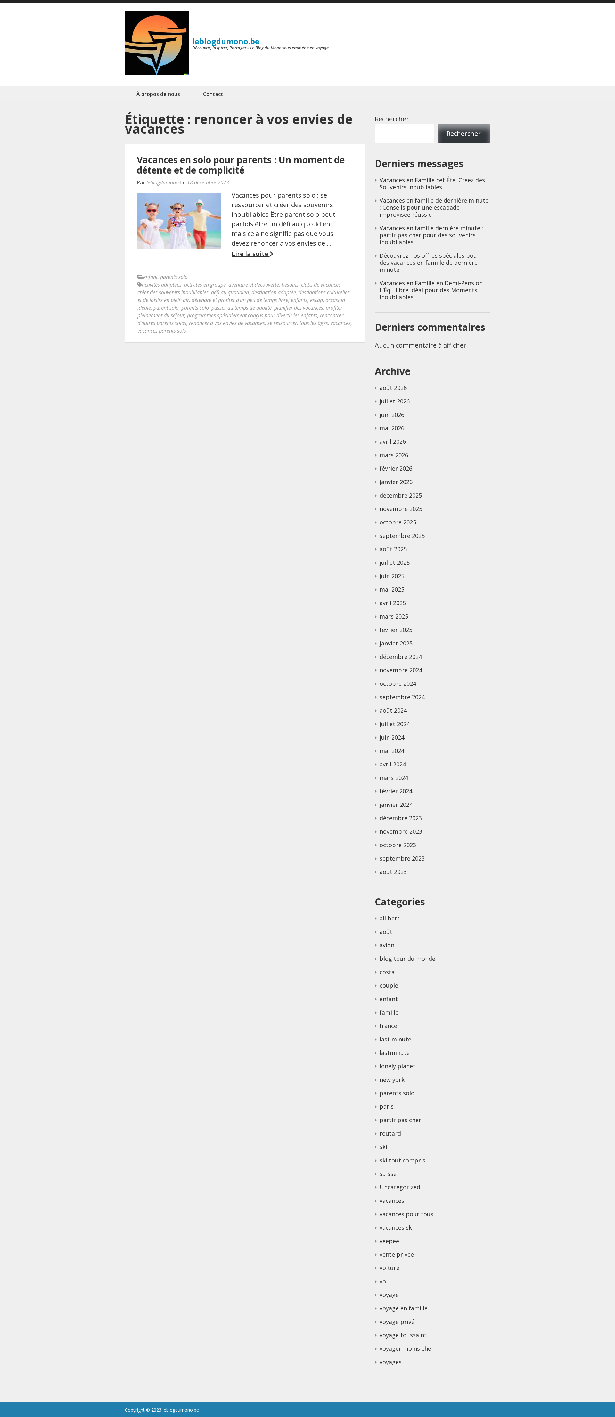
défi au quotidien (230, 292)
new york (392, 1079)
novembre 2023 (401, 831)
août (386, 931)
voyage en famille (404, 1308)
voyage (389, 1295)
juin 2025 (392, 576)
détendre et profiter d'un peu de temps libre (240, 300)
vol (384, 1281)
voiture (389, 1268)
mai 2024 (392, 751)
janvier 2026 (396, 482)
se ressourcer (282, 323)
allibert (390, 918)
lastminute (395, 1053)
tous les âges (313, 323)
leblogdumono (162, 182)
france (388, 1026)
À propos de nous (158, 94)
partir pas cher (400, 1120)
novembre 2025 (401, 509)
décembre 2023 (401, 818)
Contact (213, 94)
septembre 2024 (402, 697)
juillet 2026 (395, 401)
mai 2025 (392, 589)
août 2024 (393, 710)
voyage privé (397, 1321)
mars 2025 (394, 616)
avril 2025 (393, 603)
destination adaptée (273, 292)
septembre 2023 (402, 858)
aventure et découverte (253, 284)
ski (383, 1147)
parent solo (166, 307)
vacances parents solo (161, 330)
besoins (290, 284)
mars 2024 (394, 777)
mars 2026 (394, 455)
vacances (341, 323)
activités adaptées (162, 284)
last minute (395, 1039)
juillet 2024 (395, 724)
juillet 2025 (395, 562)
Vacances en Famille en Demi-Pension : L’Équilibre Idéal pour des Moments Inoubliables (433, 290)
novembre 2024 (401, 670)
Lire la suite (251, 254)
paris (387, 1106)
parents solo (174, 276)
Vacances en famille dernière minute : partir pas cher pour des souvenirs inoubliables (431, 235)
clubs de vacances (321, 284)
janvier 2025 (396, 643)
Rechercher (392, 119)
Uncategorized (400, 1187)
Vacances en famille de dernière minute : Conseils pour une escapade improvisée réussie (434, 207)
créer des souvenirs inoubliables (173, 292)
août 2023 (393, 872)
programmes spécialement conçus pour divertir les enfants (252, 315)
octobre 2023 (398, 845)
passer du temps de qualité (241, 307)
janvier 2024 (396, 804)
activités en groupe (205, 284)
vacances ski (397, 1227)
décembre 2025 (401, 495)
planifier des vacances (298, 307)
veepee (389, 1241)
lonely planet (397, 1066)
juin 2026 (392, 414)
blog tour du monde (407, 958)
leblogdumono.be (225, 41)
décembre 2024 (401, 656)
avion (387, 945)
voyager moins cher (407, 1348)
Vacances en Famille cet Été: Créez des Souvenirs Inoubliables (432, 183)
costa (387, 972)
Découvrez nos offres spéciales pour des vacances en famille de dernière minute (430, 262)
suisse (388, 1174)
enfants (299, 300)
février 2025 (396, 630)
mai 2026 (392, 428)
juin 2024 (392, 737)
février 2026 (396, 468)
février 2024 (396, 791)
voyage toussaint (403, 1335)
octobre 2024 (398, 683)
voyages (391, 1362)
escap (316, 300)
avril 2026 (393, 441)
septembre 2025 (402, 535)
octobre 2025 (398, 522)
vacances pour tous (406, 1214)
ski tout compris (402, 1160)
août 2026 (393, 388)
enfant (150, 276)
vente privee (397, 1254)
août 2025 (393, 549)
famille (389, 1012)
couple (389, 985)
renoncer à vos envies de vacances (227, 323)
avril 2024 (393, 764)
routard (390, 1133)
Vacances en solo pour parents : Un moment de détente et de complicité (241, 165)
